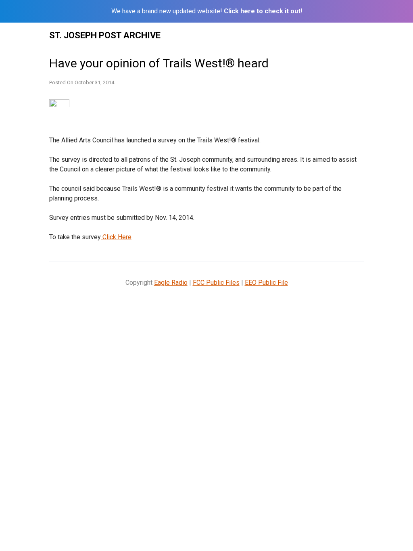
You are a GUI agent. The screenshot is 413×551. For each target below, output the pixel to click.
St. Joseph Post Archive (105, 35)
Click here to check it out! (263, 11)
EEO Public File (266, 282)
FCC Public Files (216, 282)
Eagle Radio (171, 282)
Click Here (116, 237)
